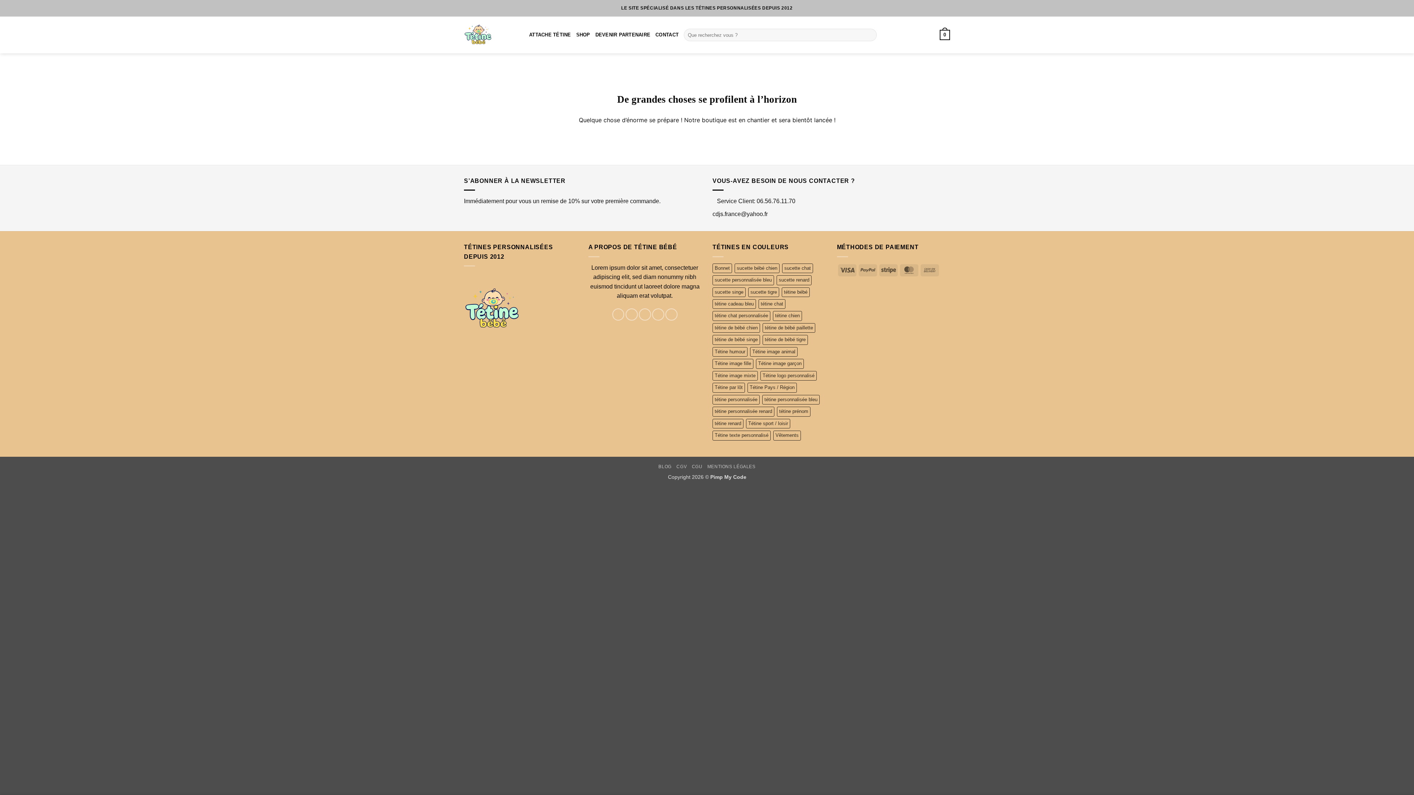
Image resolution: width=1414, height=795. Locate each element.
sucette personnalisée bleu (743, 280)
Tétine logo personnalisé (789, 375)
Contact (667, 35)
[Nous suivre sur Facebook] (618, 314)
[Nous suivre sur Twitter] (645, 314)
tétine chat (772, 304)
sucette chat (797, 268)
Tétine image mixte (735, 375)
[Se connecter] (931, 35)
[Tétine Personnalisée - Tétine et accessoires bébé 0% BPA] (491, 35)
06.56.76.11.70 (776, 201)
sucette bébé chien (757, 268)
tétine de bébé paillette (789, 328)
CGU (697, 466)
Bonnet (722, 268)
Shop (583, 35)
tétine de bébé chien (736, 328)
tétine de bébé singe (736, 339)
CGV (681, 466)
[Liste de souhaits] (919, 35)
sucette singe (729, 292)
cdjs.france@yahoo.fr (740, 214)
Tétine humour (730, 351)
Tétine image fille (733, 363)
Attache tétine (550, 35)
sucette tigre (763, 292)
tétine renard (728, 423)
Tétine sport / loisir (768, 423)
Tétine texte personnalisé (741, 435)
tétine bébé (796, 292)
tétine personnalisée (736, 399)
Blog (664, 466)
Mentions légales (731, 466)
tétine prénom (793, 411)
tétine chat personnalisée (741, 315)
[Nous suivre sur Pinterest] (671, 314)
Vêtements (787, 435)
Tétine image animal (773, 351)
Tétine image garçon (780, 363)
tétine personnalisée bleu (790, 399)
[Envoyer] (869, 35)
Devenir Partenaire (623, 35)
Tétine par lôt (729, 387)
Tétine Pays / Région (772, 387)
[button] (945, 35)
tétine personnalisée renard (743, 411)
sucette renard (794, 280)
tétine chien (787, 315)
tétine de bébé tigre (785, 339)
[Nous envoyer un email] (658, 314)
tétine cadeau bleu (734, 304)
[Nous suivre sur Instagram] (632, 314)
